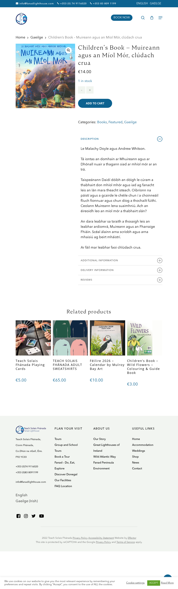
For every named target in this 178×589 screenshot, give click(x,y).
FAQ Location (63, 486)
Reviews (86, 280)
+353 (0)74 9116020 (27, 466)
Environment (101, 468)
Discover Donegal (66, 474)
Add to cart (95, 103)
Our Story (99, 439)
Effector (132, 538)
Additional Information (99, 260)
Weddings (138, 451)
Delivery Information (97, 270)
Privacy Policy (80, 538)
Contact (137, 468)
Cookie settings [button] (135, 583)
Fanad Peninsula (103, 462)
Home (20, 37)
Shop (135, 457)
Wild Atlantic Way (104, 457)
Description (90, 139)
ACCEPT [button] (153, 583)
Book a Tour (62, 457)
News (135, 462)
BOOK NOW (122, 17)
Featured (115, 122)
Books (102, 122)
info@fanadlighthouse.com (36, 3)
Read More (167, 583)
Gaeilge (36, 37)
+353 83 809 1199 (104, 3)
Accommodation (142, 445)
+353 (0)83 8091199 (27, 472)
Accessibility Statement (101, 538)
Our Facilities (63, 480)
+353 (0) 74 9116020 (73, 3)
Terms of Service (125, 542)
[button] (68, 50)
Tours (58, 439)
